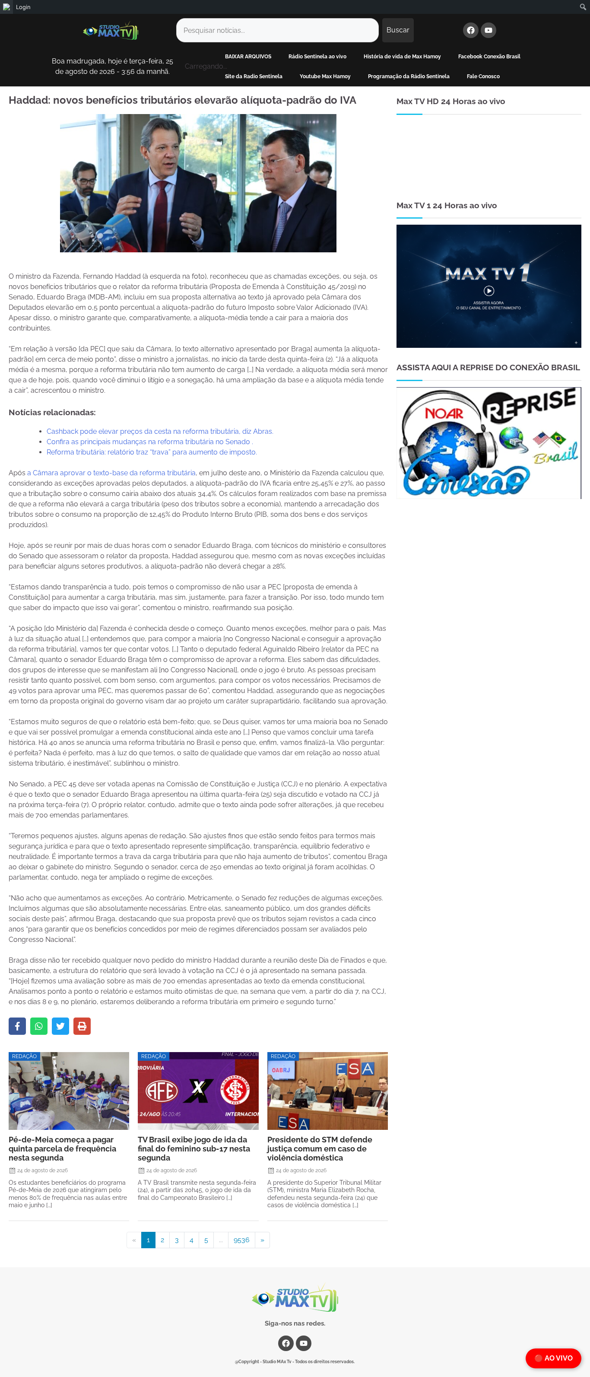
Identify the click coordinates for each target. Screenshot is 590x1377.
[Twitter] (60, 1026)
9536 (242, 1240)
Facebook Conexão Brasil (489, 57)
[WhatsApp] (39, 1026)
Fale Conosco (483, 76)
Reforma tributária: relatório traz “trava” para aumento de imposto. (152, 452)
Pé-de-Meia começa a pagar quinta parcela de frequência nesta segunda (62, 1148)
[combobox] (277, 30)
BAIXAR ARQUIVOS (248, 57)
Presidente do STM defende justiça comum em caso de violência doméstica (319, 1148)
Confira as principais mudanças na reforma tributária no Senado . (150, 442)
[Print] (82, 1026)
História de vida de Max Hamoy (402, 57)
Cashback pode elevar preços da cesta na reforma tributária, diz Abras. (160, 431)
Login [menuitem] (23, 6)
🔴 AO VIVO (553, 1358)
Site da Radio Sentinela (253, 76)
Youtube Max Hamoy (325, 76)
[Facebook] (471, 30)
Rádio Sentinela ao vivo (317, 57)
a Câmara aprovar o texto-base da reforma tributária (111, 473)
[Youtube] (488, 30)
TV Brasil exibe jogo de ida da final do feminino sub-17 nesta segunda (194, 1148)
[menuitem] (6, 7)
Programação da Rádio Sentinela (409, 76)
